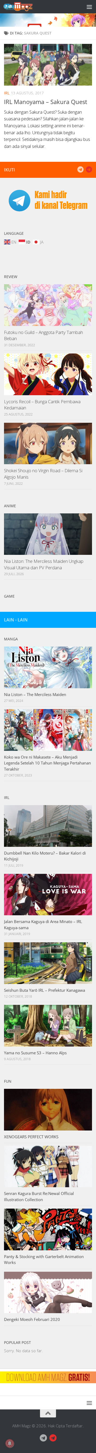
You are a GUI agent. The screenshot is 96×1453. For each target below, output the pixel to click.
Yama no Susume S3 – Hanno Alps (35, 1052)
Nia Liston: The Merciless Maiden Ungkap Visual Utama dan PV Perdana (43, 564)
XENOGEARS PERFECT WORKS (31, 1136)
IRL (6, 92)
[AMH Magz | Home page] (22, 6)
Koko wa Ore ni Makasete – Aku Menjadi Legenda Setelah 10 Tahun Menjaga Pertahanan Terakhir (47, 763)
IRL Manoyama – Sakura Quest (45, 102)
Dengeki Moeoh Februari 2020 (32, 1319)
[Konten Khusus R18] (89, 169)
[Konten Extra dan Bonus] (80, 169)
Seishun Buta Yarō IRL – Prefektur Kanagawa (44, 990)
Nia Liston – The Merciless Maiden (35, 694)
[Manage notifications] (9, 1443)
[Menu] (89, 6)
